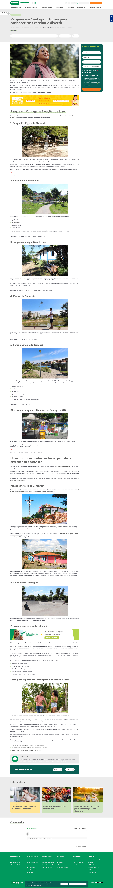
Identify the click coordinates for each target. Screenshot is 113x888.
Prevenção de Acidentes (48, 862)
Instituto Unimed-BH (94, 867)
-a (32, 2)
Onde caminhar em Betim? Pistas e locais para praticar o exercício (30, 747)
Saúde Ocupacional (47, 867)
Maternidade (59, 7)
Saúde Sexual (30, 872)
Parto (59, 865)
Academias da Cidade (64, 466)
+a (34, 2)
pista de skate (16, 222)
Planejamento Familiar (63, 860)
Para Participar (77, 865)
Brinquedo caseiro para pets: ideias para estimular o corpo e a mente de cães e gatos (86, 808)
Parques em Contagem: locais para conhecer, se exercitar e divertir (38, 21)
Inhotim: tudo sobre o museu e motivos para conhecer (26, 750)
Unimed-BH (14, 3)
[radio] (84, 72)
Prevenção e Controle (31, 7)
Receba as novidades (84, 3)
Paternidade (71, 7)
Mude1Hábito (81, 7)
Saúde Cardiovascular (32, 860)
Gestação (60, 862)
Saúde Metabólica (31, 867)
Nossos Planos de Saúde (95, 860)
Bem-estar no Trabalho (47, 860)
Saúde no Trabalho (47, 7)
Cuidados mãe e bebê (63, 867)
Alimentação (14, 860)
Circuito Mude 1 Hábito (79, 862)
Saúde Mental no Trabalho (48, 865)
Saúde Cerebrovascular (32, 862)
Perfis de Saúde (4, 13)
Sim (55, 769)
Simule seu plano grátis (96, 3)
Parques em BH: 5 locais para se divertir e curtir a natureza (28, 745)
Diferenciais (92, 865)
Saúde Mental (30, 865)
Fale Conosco (92, 872)
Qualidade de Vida (16, 7)
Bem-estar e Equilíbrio (16, 865)
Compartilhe (63, 36)
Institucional (92, 862)
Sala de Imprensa (93, 869)
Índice (74, 36)
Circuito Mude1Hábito (18, 480)
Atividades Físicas (15, 862)
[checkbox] (91, 72)
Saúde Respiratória (31, 869)
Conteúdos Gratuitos (95, 7)
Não (68, 769)
